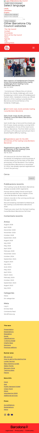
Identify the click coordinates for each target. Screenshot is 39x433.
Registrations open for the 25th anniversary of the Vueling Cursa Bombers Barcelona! (17, 149)
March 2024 (8, 275)
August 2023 (8, 285)
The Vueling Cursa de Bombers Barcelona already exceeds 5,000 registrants (19, 188)
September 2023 (10, 283)
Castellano (8, 10)
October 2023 (9, 280)
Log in (6, 306)
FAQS (6, 382)
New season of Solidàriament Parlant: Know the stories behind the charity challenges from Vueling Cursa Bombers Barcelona (19, 83)
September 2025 (10, 238)
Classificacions (9, 338)
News (6, 296)
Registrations (9, 332)
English (13, 3)
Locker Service (9, 361)
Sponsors (7, 345)
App (5, 384)
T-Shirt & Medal (9, 341)
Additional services (11, 396)
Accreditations (9, 405)
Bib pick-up (8, 357)
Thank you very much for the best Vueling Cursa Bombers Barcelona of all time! (19, 210)
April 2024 (7, 272)
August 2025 (8, 240)
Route (6, 336)
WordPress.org (9, 314)
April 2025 (7, 248)
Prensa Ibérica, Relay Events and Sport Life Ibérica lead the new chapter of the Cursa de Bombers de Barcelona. (18, 193)
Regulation (8, 334)
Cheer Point (8, 389)
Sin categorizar (9, 298)
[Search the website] (24, 19)
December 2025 (10, 230)
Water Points (9, 366)
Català (6, 9)
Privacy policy (19, 430)
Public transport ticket (12, 386)
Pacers (6, 373)
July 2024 (7, 264)
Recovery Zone (9, 368)
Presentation (9, 329)
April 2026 (7, 227)
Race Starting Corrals (11, 364)
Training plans (9, 370)
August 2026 (8, 224)
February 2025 (9, 251)
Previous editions (10, 347)
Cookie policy (29, 430)
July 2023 (7, 288)
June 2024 (8, 267)
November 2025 (10, 232)
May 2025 (7, 246)
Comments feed (10, 311)
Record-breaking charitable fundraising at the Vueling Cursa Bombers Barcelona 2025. (19, 205)
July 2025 (7, 243)
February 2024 (9, 277)
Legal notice (9, 430)
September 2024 (10, 259)
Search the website (11, 16)
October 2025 (9, 235)
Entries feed (8, 309)
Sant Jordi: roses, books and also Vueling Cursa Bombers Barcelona (18, 116)
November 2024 (10, 254)
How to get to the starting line (15, 359)
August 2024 (8, 262)
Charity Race (8, 343)
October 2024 (9, 256)
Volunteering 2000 (11, 393)
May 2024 (7, 270)
